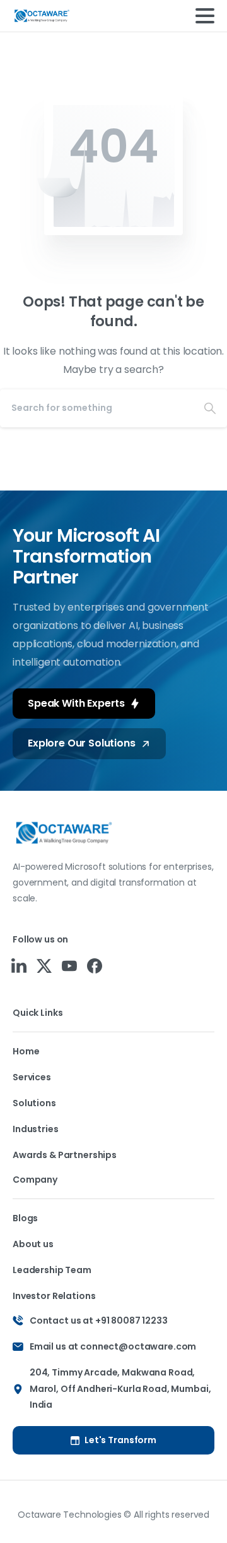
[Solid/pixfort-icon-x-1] (44, 965)
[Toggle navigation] (205, 16)
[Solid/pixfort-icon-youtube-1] (69, 965)
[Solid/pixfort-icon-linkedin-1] (19, 965)
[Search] (210, 408)
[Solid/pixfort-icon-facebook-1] (94, 965)
